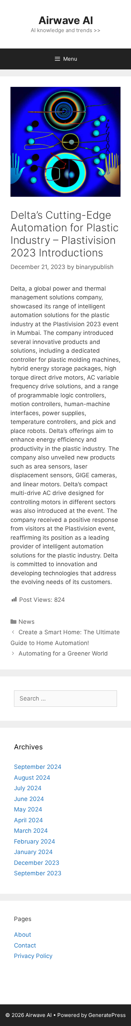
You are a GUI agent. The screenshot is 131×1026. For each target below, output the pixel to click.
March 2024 (31, 830)
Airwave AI (65, 20)
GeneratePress (107, 1015)
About (22, 934)
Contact (25, 945)
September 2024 (37, 766)
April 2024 (28, 820)
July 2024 (28, 788)
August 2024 (32, 777)
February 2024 (34, 841)
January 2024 (33, 851)
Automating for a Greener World (63, 653)
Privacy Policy (33, 955)
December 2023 (36, 862)
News (27, 621)
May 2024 (28, 809)
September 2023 (37, 873)
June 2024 (29, 798)
